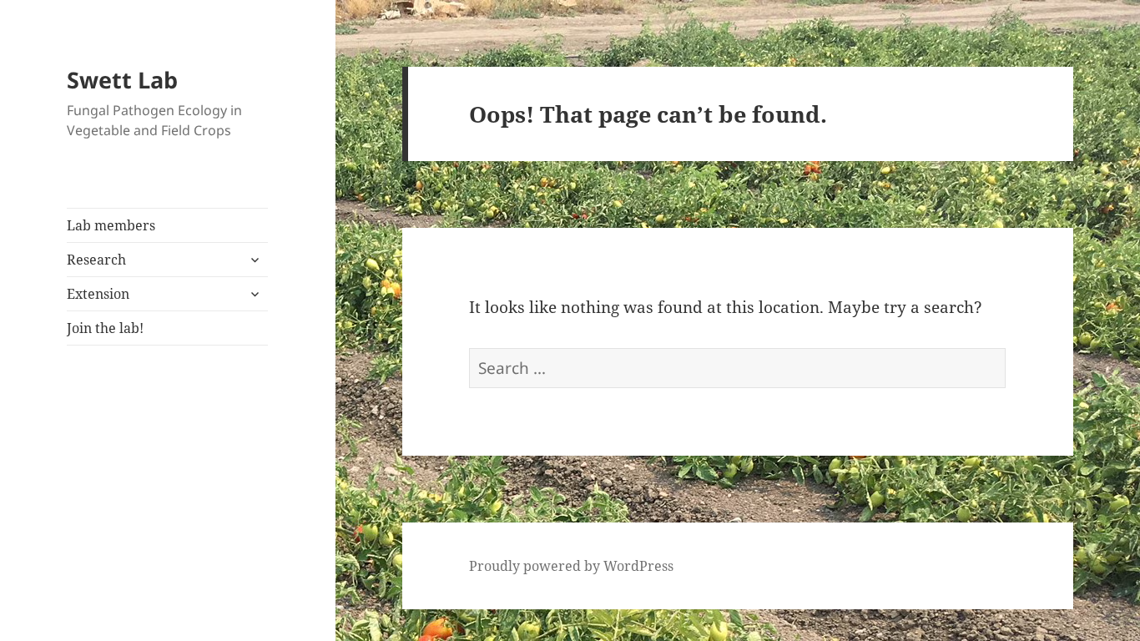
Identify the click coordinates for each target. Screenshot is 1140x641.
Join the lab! (105, 328)
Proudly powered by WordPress (571, 566)
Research (96, 259)
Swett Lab (122, 79)
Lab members (111, 225)
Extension (98, 294)
